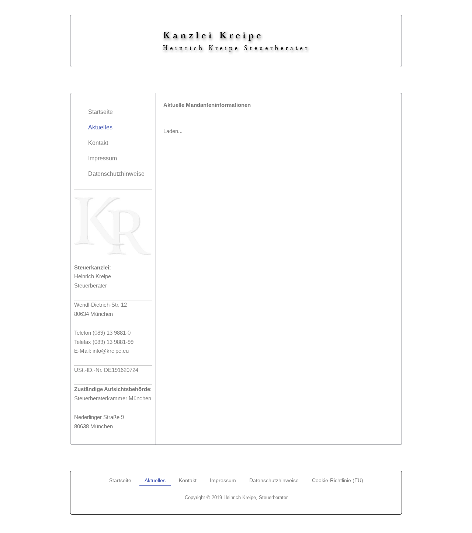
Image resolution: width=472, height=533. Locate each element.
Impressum (102, 158)
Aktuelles (100, 127)
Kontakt (98, 143)
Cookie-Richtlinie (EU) (337, 480)
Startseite (100, 112)
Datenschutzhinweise (116, 174)
